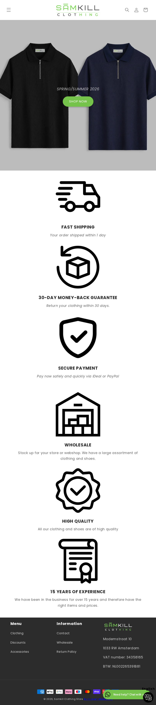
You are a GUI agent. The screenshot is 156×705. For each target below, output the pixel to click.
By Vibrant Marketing (98, 699)
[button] (8, 9)
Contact (63, 633)
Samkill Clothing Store (68, 699)
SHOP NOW (78, 101)
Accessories (19, 652)
